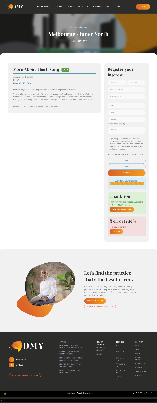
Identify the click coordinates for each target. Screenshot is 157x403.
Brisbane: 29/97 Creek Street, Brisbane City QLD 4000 (70, 359)
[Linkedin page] (5, 393)
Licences (138, 368)
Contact (118, 7)
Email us (19, 365)
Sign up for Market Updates (23, 376)
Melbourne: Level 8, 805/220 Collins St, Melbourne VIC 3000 (71, 346)
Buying (59, 7)
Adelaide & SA (120, 371)
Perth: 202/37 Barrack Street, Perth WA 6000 (71, 371)
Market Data (83, 7)
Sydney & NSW (120, 359)
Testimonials (140, 372)
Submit (127, 161)
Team (137, 349)
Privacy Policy (71, 393)
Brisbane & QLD (120, 365)
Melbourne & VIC (120, 353)
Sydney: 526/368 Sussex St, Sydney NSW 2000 (69, 353)
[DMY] (15, 6)
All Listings (119, 346)
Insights (138, 353)
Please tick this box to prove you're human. (126, 154)
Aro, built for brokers (148, 393)
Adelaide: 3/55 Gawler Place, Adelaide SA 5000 (70, 365)
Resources (97, 7)
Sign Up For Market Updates (98, 306)
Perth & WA (119, 378)
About (108, 7)
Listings (70, 7)
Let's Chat (143, 7)
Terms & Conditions (83, 393)
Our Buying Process (95, 301)
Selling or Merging (45, 7)
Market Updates (138, 358)
